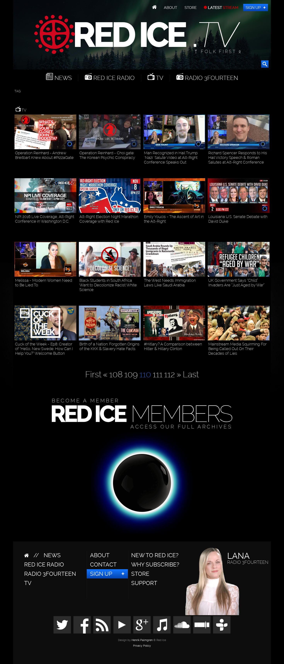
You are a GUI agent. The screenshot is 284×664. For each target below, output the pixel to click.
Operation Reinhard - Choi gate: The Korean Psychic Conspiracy (107, 155)
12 (138, 296)
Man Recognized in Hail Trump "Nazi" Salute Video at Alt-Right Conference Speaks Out (171, 158)
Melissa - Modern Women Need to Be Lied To (43, 282)
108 (116, 374)
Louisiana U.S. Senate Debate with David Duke (237, 219)
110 (145, 374)
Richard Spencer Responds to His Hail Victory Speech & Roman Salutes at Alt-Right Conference (237, 158)
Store (191, 7)
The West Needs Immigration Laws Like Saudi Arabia (170, 282)
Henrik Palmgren (142, 640)
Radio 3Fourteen (210, 78)
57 (203, 169)
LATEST (222, 7)
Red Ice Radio (113, 78)
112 (169, 374)
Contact (103, 564)
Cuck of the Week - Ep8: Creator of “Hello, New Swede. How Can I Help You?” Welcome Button (44, 349)
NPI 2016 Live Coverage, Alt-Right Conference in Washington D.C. (44, 219)
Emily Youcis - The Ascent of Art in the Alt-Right (174, 219)
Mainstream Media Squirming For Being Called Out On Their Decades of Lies (237, 349)
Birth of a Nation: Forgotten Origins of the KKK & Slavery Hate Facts (109, 346)
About (170, 7)
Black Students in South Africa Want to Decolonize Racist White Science (108, 285)
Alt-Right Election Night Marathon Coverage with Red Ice (108, 219)
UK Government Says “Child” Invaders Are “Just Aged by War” (236, 282)
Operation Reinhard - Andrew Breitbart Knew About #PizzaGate (44, 155)
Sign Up (253, 7)
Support (144, 583)
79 (267, 169)
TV (159, 78)
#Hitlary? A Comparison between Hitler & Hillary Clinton (173, 346)
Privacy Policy (142, 645)
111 (157, 374)
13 (74, 164)
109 (131, 374)
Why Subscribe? (155, 564)
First (93, 374)
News (62, 78)
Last (191, 374)
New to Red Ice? (155, 555)
